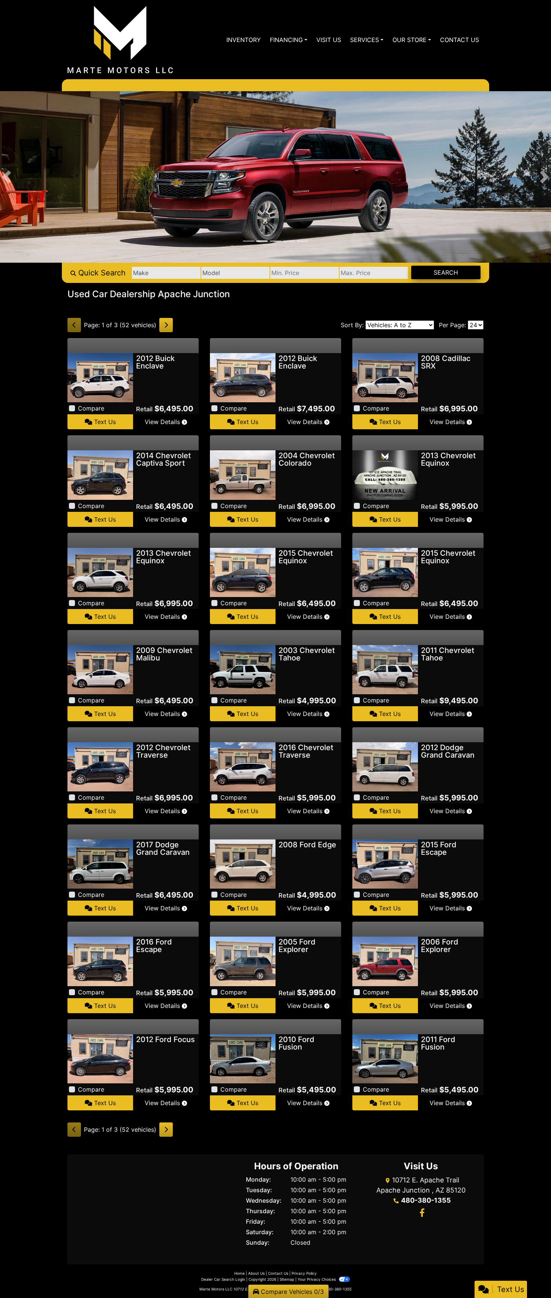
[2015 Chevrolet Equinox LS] (243, 572)
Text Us (104, 422)
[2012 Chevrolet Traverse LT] (100, 766)
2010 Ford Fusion (296, 1043)
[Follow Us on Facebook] (420, 1213)
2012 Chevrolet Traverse (163, 751)
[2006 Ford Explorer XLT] (385, 960)
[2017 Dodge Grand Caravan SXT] (100, 863)
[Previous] (74, 325)
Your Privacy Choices (317, 1279)
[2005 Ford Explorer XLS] (243, 960)
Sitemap (287, 1279)
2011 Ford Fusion (438, 1043)
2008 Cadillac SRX (445, 362)
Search (446, 272)
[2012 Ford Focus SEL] (100, 1058)
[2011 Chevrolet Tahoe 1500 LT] (385, 669)
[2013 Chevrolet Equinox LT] (385, 474)
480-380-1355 (426, 1200)
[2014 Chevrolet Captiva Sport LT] (100, 474)
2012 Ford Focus (165, 1039)
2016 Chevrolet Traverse (305, 751)
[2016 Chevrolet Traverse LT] (243, 766)
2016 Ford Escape (154, 945)
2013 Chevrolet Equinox (448, 459)
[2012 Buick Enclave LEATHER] (100, 377)
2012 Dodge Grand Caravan (448, 751)
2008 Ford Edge (307, 844)
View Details (163, 422)
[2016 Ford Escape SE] (100, 960)
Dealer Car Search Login (223, 1279)
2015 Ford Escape (439, 848)
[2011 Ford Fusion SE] (385, 1058)
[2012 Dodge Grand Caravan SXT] (385, 766)
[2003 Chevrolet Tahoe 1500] (243, 669)
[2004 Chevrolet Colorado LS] (243, 474)
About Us (256, 1273)
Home (239, 1273)
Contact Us (278, 1273)
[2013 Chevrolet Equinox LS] (100, 572)
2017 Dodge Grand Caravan (163, 848)
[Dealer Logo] (120, 39)
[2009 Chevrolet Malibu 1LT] (100, 669)
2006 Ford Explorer (439, 945)
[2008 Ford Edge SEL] (243, 863)
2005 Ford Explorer (297, 945)
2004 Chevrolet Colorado (306, 459)
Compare (91, 408)
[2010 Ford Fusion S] (243, 1058)
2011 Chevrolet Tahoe (447, 654)
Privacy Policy (304, 1273)
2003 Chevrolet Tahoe (306, 654)
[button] (6, 177)
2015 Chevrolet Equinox (305, 557)
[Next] (166, 325)
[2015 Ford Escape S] (385, 863)
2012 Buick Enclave (155, 362)
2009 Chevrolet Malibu (164, 654)
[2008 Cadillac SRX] (385, 377)
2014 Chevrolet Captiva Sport (163, 459)
